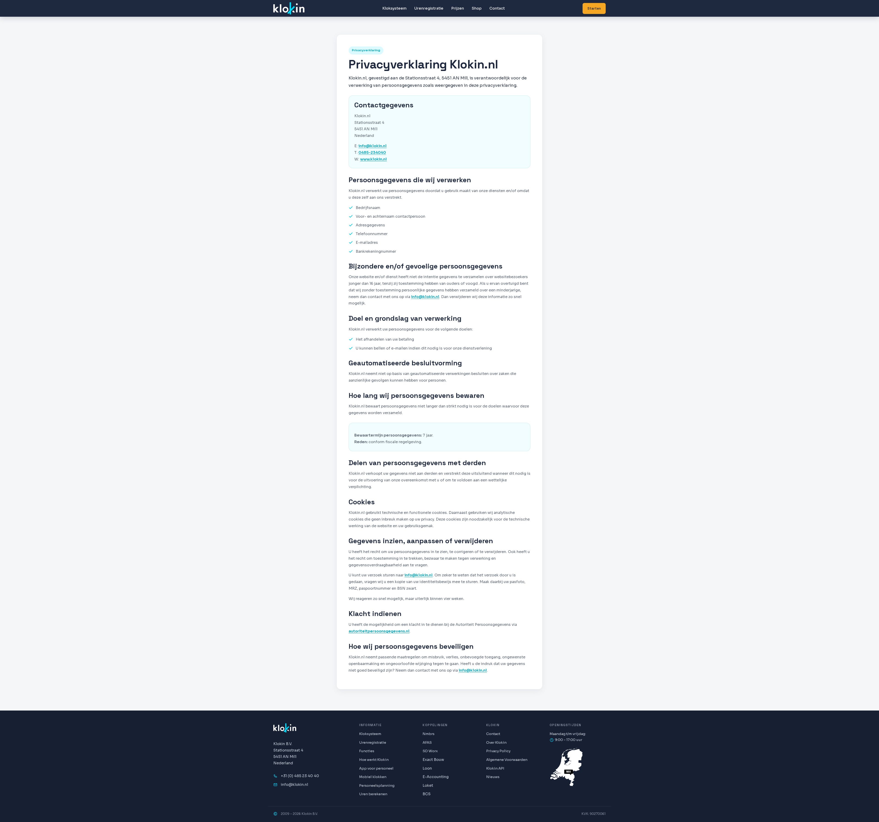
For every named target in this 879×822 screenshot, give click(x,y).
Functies (366, 751)
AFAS (427, 742)
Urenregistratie (428, 8)
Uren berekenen (373, 794)
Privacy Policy (498, 751)
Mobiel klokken (372, 777)
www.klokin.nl (373, 159)
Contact (497, 8)
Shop (477, 8)
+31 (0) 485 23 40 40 (300, 775)
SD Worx (430, 751)
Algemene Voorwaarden (506, 759)
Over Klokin (496, 742)
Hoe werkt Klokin (374, 759)
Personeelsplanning (376, 785)
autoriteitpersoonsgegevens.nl (379, 631)
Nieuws (492, 777)
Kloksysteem (394, 8)
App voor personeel (376, 768)
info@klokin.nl (372, 146)
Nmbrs (428, 734)
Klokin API (495, 768)
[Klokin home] (288, 8)
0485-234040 (372, 152)
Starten (594, 8)
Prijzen (457, 8)
